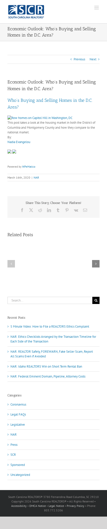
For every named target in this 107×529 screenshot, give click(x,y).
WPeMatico (28, 166)
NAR (36, 177)
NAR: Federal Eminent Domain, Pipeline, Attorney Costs (47, 376)
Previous (79, 59)
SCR (13, 455)
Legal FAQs (18, 414)
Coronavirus (18, 404)
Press (13, 445)
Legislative (17, 424)
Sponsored (17, 465)
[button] (11, 263)
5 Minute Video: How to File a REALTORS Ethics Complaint (49, 326)
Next (93, 59)
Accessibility (19, 506)
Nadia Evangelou (18, 142)
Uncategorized (20, 475)
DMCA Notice (37, 506)
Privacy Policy (75, 506)
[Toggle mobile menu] (97, 7)
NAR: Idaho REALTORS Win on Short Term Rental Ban (46, 366)
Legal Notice (56, 506)
